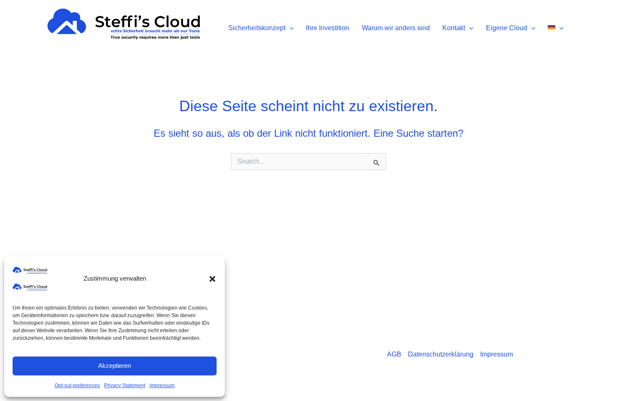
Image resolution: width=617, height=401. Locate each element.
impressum (162, 385)
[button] (212, 279)
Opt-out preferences (77, 385)
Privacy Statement (124, 385)
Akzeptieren (114, 365)
